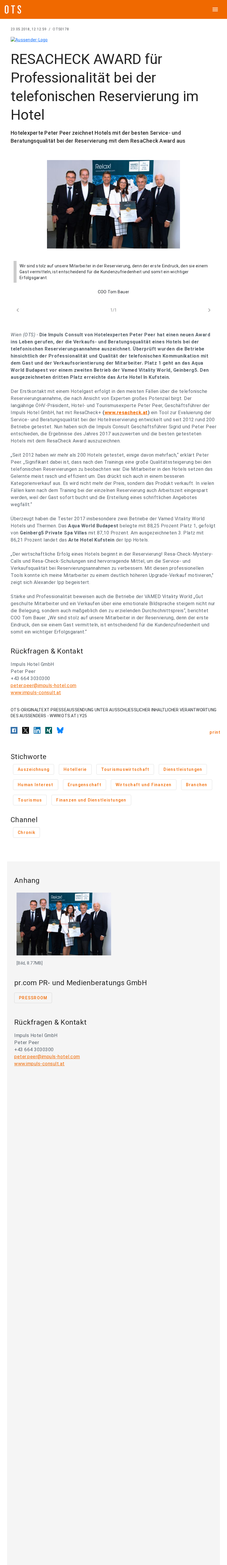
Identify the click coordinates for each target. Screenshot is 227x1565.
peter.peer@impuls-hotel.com (44, 685)
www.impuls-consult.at (36, 692)
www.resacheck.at (126, 412)
